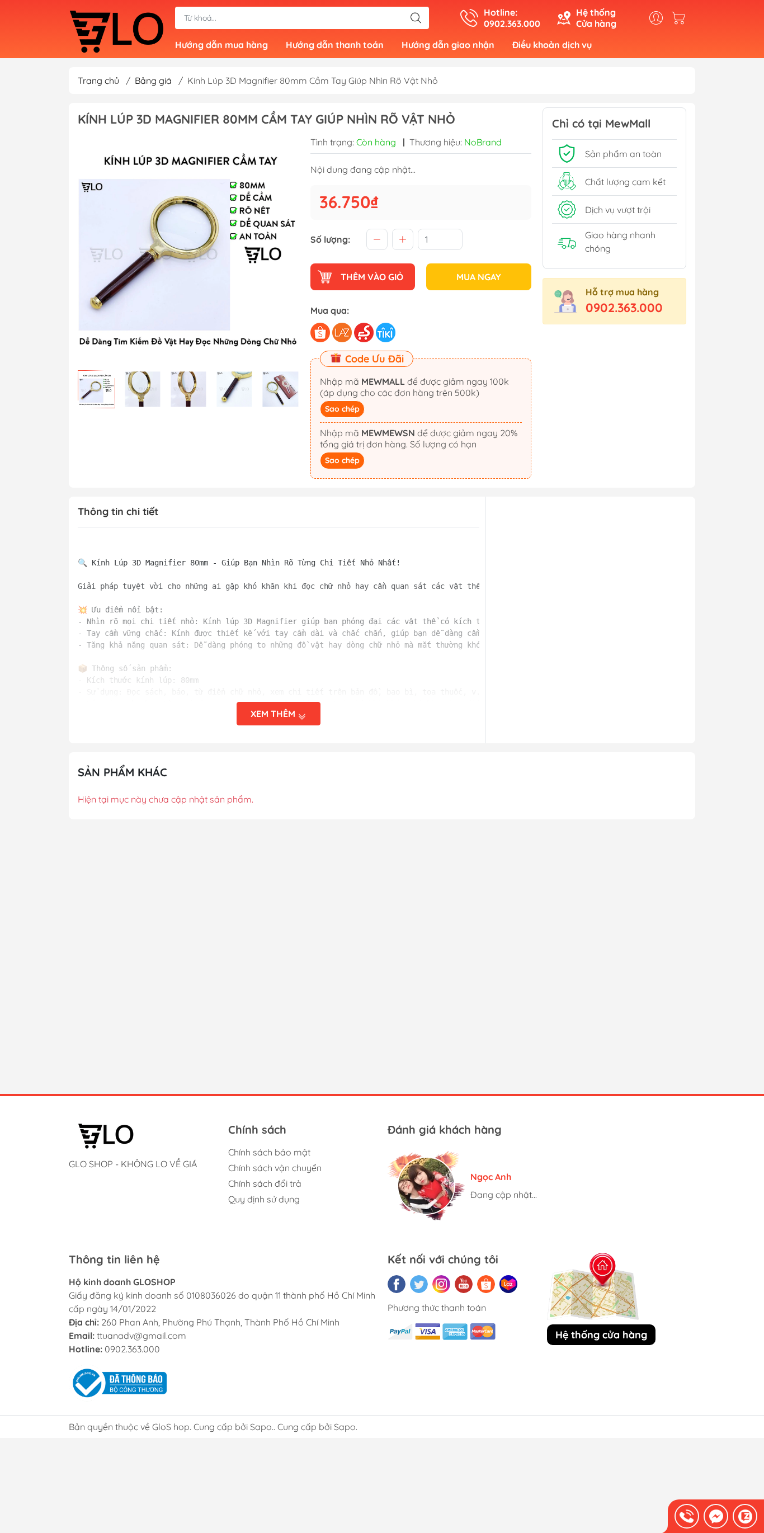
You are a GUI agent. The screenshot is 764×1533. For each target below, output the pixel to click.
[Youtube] (464, 1284)
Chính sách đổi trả (264, 1183)
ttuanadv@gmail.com (141, 1335)
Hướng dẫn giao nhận (448, 44)
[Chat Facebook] (716, 1516)
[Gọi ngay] (687, 1516)
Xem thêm (274, 713)
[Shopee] (486, 1284)
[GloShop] (116, 30)
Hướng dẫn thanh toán (335, 44)
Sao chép (342, 409)
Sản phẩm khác (122, 772)
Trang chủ (98, 80)
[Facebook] (396, 1284)
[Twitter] (419, 1284)
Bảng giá (153, 80)
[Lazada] (508, 1284)
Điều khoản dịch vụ (552, 44)
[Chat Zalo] (745, 1516)
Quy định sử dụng (264, 1199)
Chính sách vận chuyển (275, 1167)
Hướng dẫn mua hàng (221, 44)
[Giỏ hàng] (681, 18)
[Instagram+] (441, 1284)
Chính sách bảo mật (269, 1152)
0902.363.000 (624, 307)
